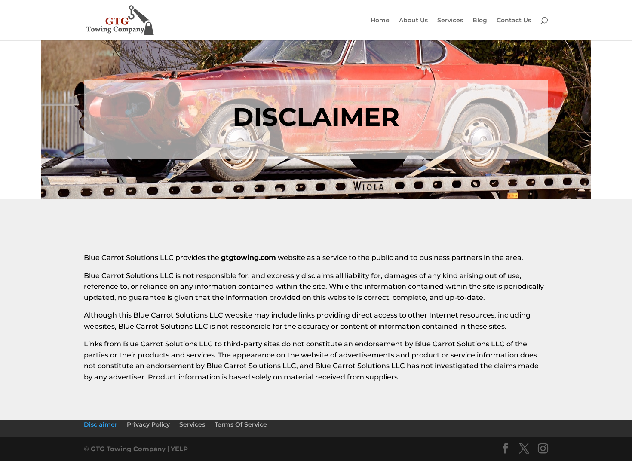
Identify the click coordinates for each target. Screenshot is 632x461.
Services (450, 20)
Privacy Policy (148, 424)
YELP (179, 449)
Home (380, 20)
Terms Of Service (241, 424)
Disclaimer (100, 424)
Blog (479, 20)
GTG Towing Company (128, 449)
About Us (413, 20)
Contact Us (514, 20)
